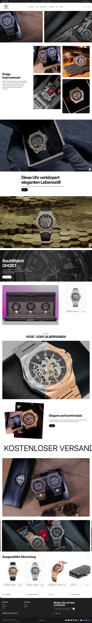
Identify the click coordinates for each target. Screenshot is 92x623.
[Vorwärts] (58, 1)
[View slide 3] (76, 315)
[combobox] (86, 1)
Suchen (3, 604)
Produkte (4, 606)
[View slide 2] (75, 315)
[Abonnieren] (74, 609)
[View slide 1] (74, 315)
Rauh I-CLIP (74, 585)
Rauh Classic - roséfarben (10, 585)
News (3, 607)
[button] (90, 169)
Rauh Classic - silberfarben (72, 311)
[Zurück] (34, 1)
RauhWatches (68, 310)
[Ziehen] (46, 370)
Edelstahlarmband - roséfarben (56, 585)
